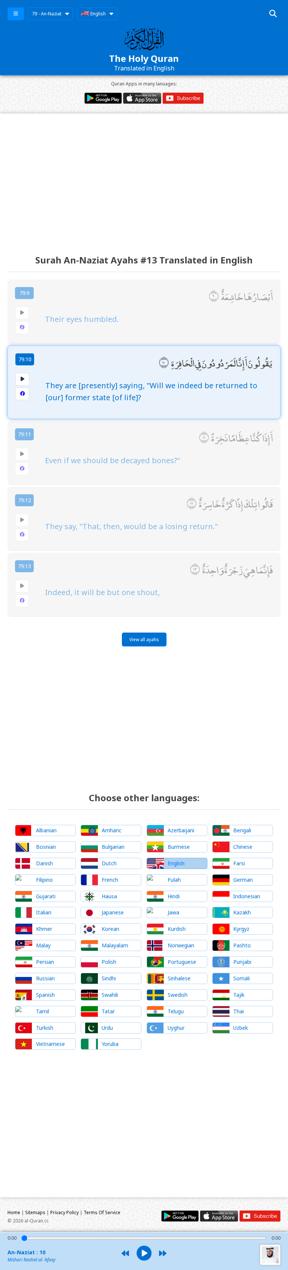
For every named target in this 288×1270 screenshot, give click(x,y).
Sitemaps (35, 1212)
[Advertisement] (144, 177)
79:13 (24, 566)
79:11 (24, 434)
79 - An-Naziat (47, 13)
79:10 (25, 359)
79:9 (25, 292)
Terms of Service (102, 1212)
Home (14, 1212)
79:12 (24, 500)
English (97, 13)
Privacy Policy (64, 1212)
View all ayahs (144, 639)
